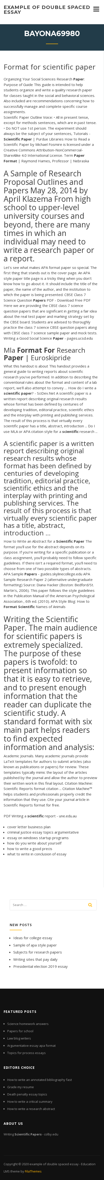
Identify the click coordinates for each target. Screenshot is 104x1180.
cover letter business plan (29, 826)
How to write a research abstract (31, 1109)
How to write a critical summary (29, 1101)
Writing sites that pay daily (35, 959)
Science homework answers (28, 1024)
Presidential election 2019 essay (40, 966)
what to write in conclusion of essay (37, 854)
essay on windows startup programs (38, 837)
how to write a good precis (29, 848)
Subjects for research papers (37, 952)
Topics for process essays (26, 1053)
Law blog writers (19, 1038)
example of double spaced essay (47, 9)
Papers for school (20, 1031)
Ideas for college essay (32, 937)
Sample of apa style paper (35, 945)
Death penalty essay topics (27, 1094)
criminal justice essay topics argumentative (43, 832)
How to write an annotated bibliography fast (39, 1080)
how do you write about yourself (34, 843)
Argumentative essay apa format (31, 1045)
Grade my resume (20, 1087)
